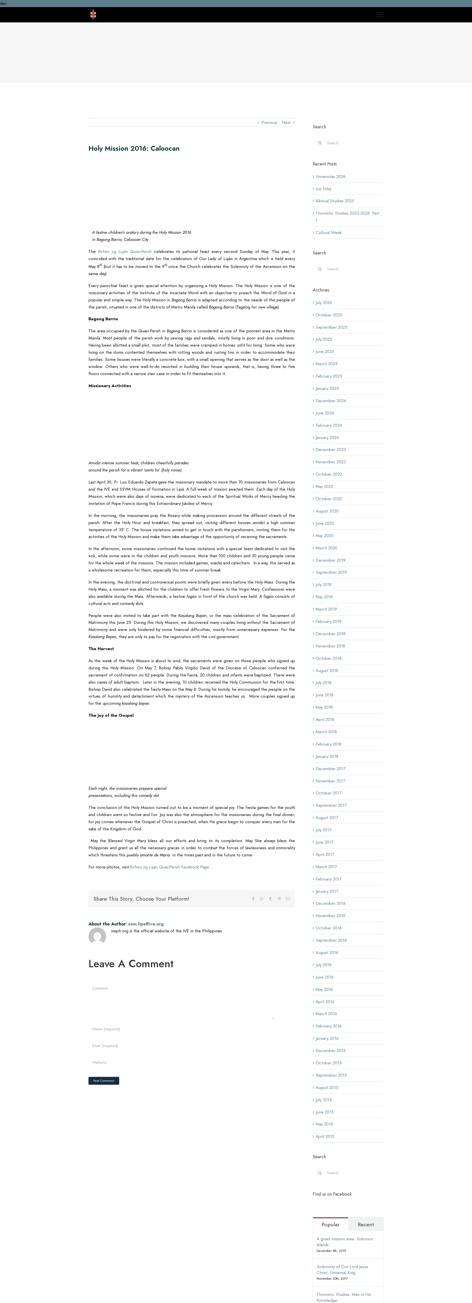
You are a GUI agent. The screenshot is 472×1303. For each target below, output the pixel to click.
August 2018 (327, 670)
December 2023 (331, 450)
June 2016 (325, 977)
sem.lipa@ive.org (146, 924)
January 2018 (327, 756)
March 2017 (326, 867)
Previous (269, 122)
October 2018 (328, 658)
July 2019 (324, 584)
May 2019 (324, 597)
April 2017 (325, 854)
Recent (366, 1224)
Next (286, 122)
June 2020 (325, 523)
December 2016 (331, 903)
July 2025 (324, 339)
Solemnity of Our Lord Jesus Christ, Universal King (342, 1269)
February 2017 (328, 879)
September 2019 (331, 572)
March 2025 (327, 364)
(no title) (323, 189)
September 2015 (331, 1075)
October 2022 (329, 474)
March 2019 (326, 609)
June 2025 (325, 351)
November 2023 (331, 462)
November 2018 (330, 646)
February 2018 (328, 744)
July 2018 (323, 683)
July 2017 (323, 830)
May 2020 (324, 536)
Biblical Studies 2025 (335, 201)
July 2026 (324, 303)
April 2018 (325, 719)
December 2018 (330, 634)
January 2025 (327, 388)
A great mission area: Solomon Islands (345, 1242)
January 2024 (327, 437)
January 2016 (327, 1038)
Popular (330, 1224)
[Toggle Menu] (379, 15)
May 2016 (324, 989)
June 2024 (325, 413)
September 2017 (331, 805)
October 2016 (329, 928)
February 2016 (329, 1026)
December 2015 (331, 1051)
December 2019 (331, 560)
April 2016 (325, 1002)
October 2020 (329, 499)
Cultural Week (329, 232)
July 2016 (324, 965)
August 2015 (327, 1087)
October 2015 (329, 1063)
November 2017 (330, 781)
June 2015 (325, 1112)
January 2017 (327, 891)
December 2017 (330, 769)
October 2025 (329, 315)
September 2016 (331, 940)
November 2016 (330, 916)
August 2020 (327, 511)
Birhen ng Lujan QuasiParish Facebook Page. (170, 867)
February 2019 (329, 621)
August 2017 (327, 817)
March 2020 (327, 548)
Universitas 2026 (331, 176)
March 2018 (326, 732)
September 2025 (331, 327)
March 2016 (326, 1014)
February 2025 (329, 376)
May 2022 (324, 486)
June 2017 (324, 842)
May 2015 (324, 1124)
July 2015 (324, 1100)
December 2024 (331, 401)
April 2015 (325, 1136)
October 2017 (328, 793)
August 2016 (327, 952)
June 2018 (324, 695)
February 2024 (329, 425)
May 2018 (324, 707)
